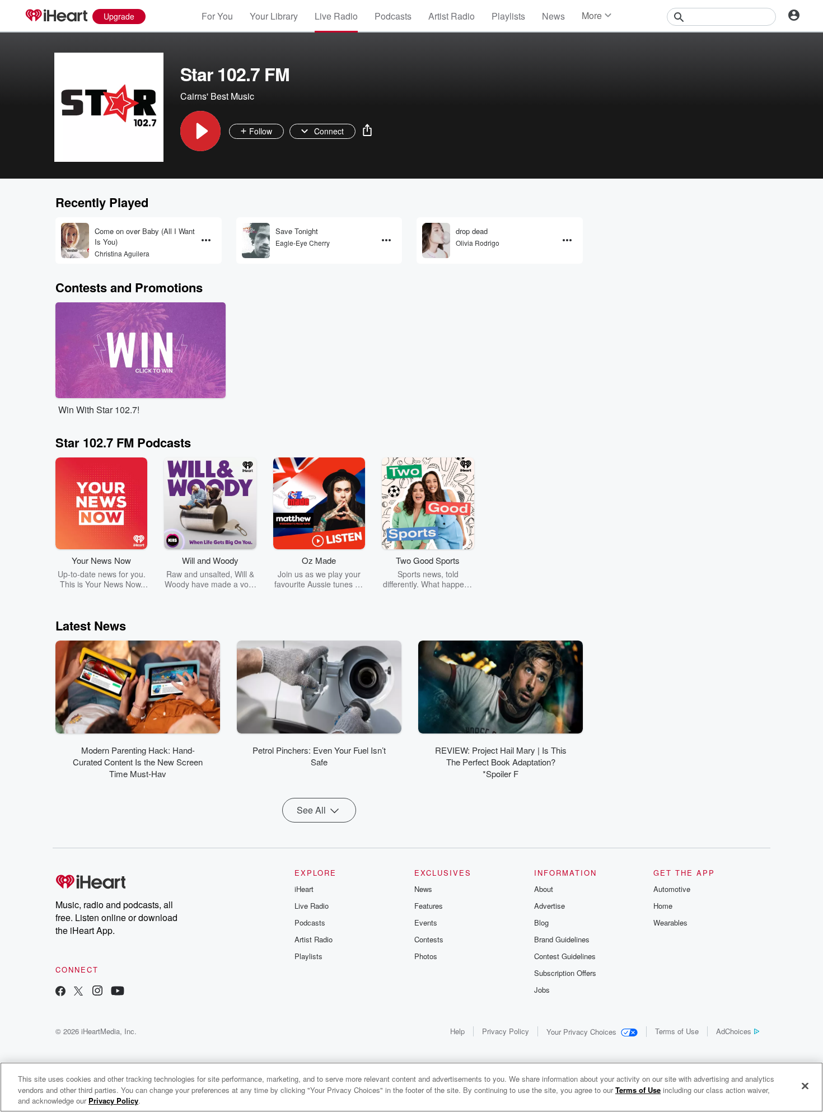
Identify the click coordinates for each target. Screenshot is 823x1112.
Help (457, 1031)
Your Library (274, 16)
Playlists (508, 16)
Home (662, 905)
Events (425, 922)
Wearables (670, 922)
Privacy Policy (505, 1031)
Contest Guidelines (565, 956)
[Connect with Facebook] (60, 991)
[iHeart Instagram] (97, 991)
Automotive (671, 889)
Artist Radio (451, 16)
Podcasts (393, 16)
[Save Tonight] (256, 240)
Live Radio (336, 16)
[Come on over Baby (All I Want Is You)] (75, 240)
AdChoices (733, 1031)
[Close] (805, 1085)
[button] (200, 131)
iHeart (304, 889)
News (553, 16)
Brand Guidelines (562, 939)
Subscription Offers (565, 973)
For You (217, 16)
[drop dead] (436, 240)
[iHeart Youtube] (117, 991)
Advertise (549, 905)
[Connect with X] (78, 991)
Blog (541, 922)
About (543, 889)
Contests (428, 939)
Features (428, 905)
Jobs (542, 989)
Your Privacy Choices (581, 1031)
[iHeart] (56, 16)
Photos (425, 956)
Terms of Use (677, 1031)
